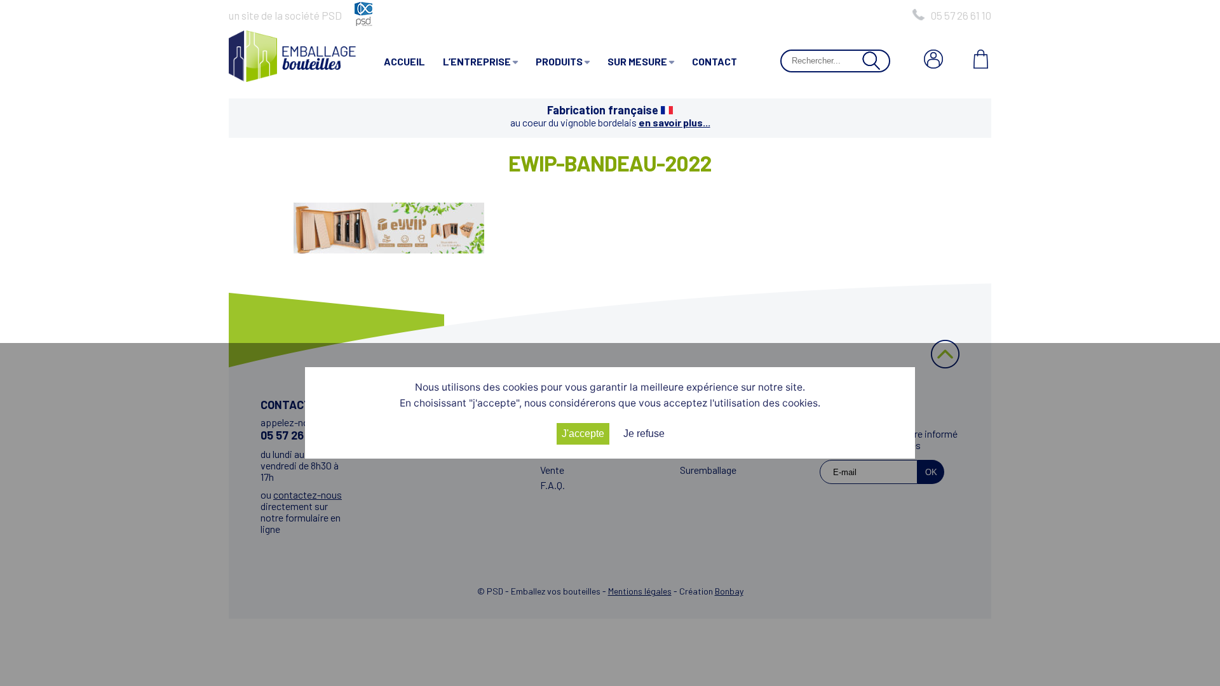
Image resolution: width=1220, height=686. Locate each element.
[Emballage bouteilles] (292, 78)
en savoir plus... (674, 122)
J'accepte (583, 433)
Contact (714, 61)
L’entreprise (477, 61)
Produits (559, 61)
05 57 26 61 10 (961, 15)
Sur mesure (637, 61)
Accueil (404, 61)
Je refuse (644, 433)
